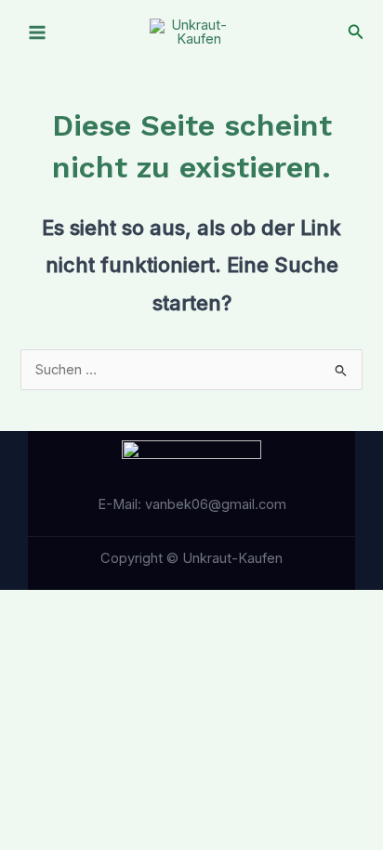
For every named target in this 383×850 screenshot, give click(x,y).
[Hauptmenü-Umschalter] (37, 32)
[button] (356, 32)
